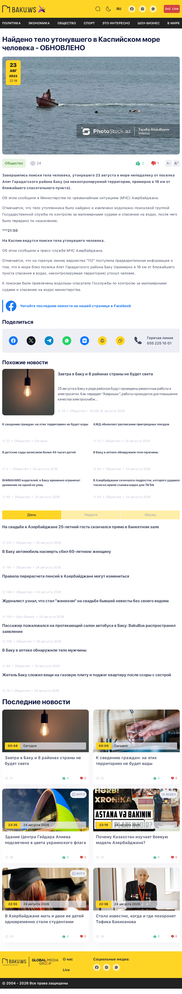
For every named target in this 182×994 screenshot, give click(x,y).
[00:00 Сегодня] (136, 730)
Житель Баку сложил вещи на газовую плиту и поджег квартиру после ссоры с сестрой (86, 674)
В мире (173, 23)
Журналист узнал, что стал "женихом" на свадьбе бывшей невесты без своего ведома (85, 600)
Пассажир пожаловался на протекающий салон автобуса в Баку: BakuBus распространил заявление (89, 628)
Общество (66, 23)
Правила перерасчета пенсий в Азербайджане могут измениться (65, 576)
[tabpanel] (91, 608)
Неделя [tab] (90, 515)
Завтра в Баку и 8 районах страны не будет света (105, 374)
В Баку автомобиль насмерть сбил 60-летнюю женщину (56, 551)
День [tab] (31, 515)
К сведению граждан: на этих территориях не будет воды (45, 424)
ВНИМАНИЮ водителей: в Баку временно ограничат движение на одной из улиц (41, 482)
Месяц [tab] (150, 515)
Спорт (89, 23)
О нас (68, 959)
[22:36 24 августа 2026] (136, 889)
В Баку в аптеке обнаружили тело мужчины (125, 452)
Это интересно (116, 23)
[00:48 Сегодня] (45, 730)
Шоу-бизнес (149, 23)
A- (169, 163)
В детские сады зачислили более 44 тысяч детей (39, 452)
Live (175, 8)
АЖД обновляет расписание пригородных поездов (131, 424)
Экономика (39, 23)
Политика (11, 23)
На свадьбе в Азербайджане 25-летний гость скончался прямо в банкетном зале (80, 526)
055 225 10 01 (159, 343)
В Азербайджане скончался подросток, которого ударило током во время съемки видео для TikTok (136, 482)
